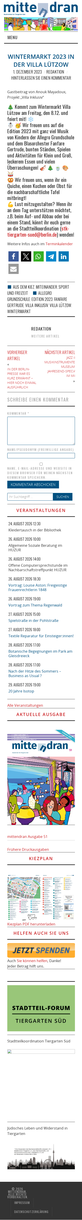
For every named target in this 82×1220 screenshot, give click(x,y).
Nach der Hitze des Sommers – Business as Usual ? (34, 673)
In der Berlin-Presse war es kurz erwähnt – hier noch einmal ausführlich (21, 378)
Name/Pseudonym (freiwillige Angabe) (40, 449)
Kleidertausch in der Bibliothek (34, 530)
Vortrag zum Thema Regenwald (35, 605)
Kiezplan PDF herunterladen (31, 924)
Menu (13, 37)
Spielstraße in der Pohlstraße (33, 620)
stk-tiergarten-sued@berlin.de (38, 231)
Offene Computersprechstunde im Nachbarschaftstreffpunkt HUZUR (38, 567)
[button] (13, 256)
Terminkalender (59, 243)
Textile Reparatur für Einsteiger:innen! (41, 635)
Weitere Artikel (45, 336)
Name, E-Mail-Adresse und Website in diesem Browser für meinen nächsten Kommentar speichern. (40, 473)
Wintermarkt (19, 311)
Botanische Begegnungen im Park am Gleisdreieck (40, 653)
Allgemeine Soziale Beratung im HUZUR (35, 547)
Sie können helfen (32, 960)
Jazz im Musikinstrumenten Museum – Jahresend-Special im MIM (60, 366)
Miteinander (46, 287)
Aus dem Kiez (23, 287)
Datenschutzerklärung (31, 1212)
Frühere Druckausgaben (28, 849)
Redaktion (55, 72)
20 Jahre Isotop (21, 691)
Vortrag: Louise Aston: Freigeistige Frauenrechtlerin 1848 (37, 587)
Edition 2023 (42, 299)
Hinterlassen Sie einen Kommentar (41, 78)
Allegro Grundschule (29, 296)
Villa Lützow (60, 305)
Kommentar (18, 413)
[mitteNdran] (43, 9)
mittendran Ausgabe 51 (27, 836)
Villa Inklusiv (36, 305)
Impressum (22, 1203)
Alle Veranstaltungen (25, 705)
